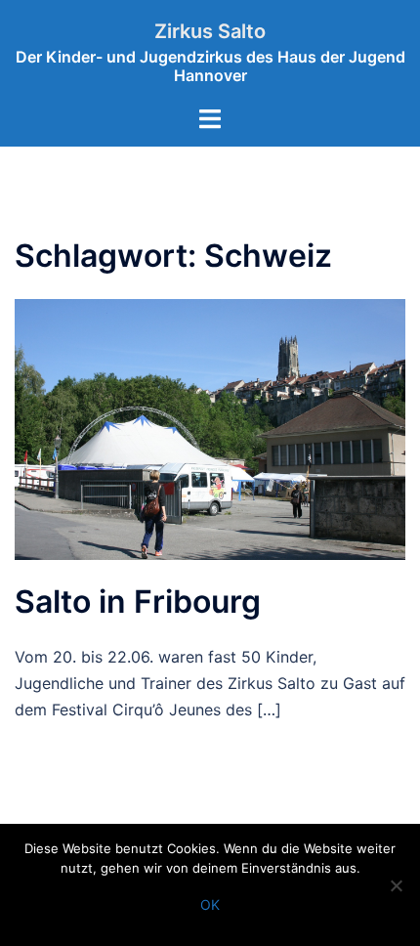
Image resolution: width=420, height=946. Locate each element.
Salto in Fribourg (138, 601)
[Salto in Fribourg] (210, 428)
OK (210, 904)
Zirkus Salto (210, 31)
